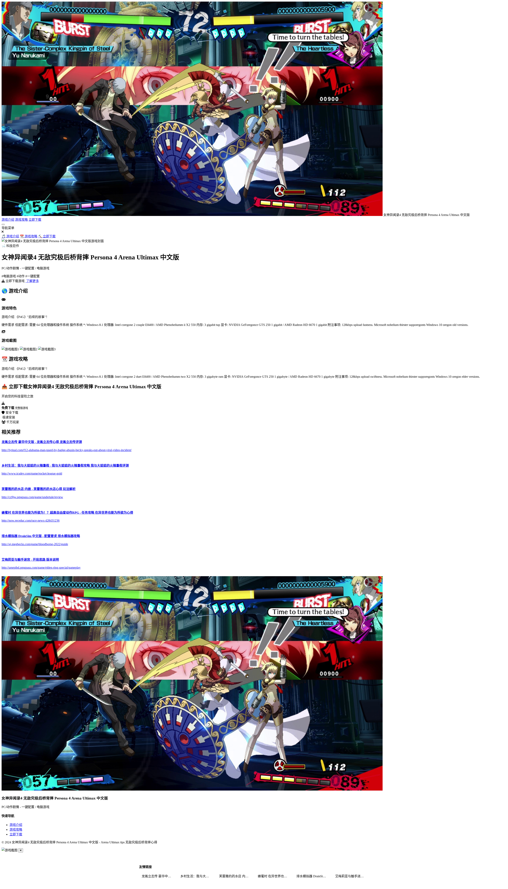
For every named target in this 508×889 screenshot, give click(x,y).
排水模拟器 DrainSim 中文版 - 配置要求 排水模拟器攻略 (313, 876)
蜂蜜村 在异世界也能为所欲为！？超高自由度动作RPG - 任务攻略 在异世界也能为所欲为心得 (275, 876)
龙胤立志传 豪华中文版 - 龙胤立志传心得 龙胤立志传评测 (158, 876)
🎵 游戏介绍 (10, 236)
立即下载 (35, 219)
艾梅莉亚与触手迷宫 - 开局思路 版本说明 (352, 876)
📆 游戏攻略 (28, 236)
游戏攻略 (21, 219)
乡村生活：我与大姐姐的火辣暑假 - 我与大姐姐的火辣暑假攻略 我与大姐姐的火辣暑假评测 (197, 876)
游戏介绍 (8, 219)
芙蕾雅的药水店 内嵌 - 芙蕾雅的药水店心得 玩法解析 (236, 876)
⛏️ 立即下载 (47, 236)
